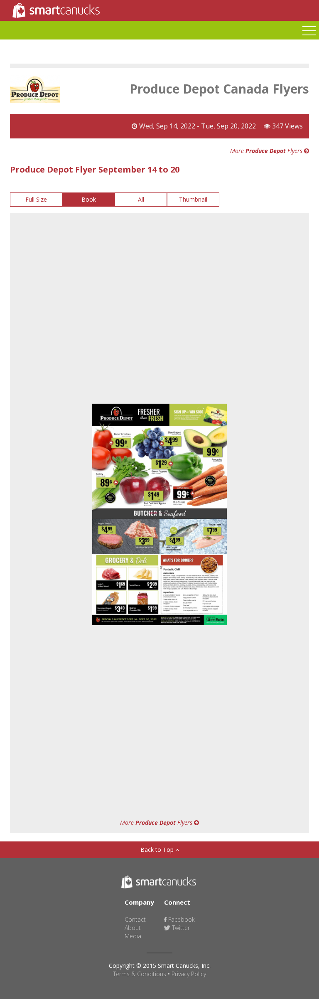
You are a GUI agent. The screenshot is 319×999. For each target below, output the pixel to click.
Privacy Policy (189, 974)
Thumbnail (193, 199)
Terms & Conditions (139, 974)
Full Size (36, 199)
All (141, 199)
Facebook (181, 919)
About (133, 928)
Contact (135, 919)
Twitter (180, 928)
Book (88, 199)
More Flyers (267, 151)
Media (133, 936)
